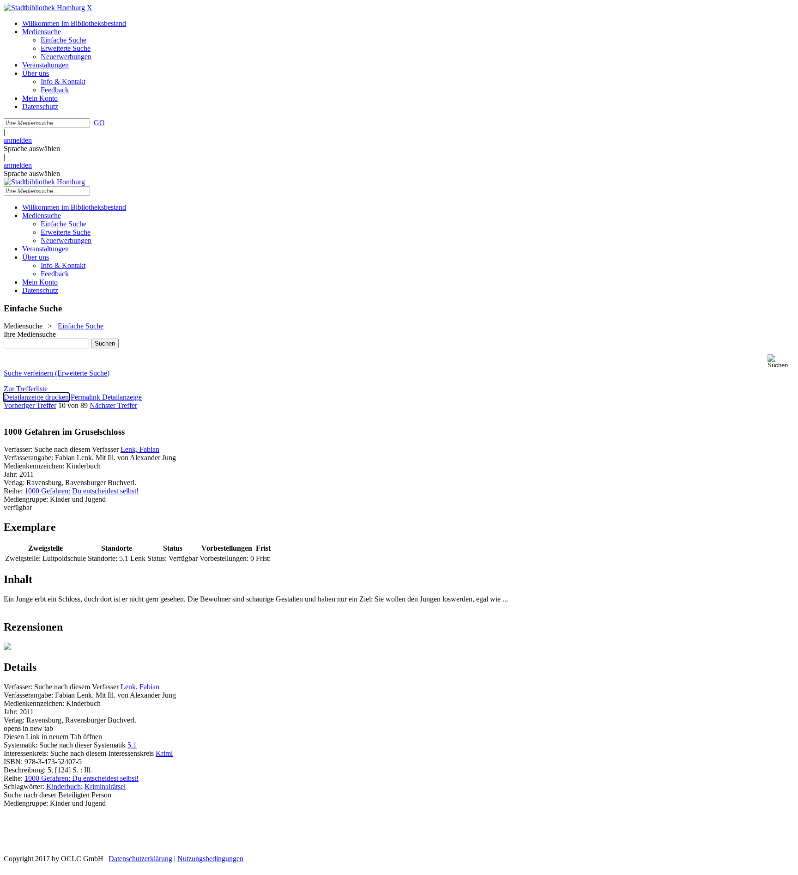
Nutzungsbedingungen (210, 859)
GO (99, 123)
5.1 (132, 745)
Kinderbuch (63, 786)
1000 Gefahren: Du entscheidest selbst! (81, 491)
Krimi (164, 753)
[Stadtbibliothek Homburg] (44, 8)
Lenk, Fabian (140, 449)
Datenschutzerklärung (140, 859)
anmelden (18, 140)
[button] (781, 361)
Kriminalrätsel (105, 786)
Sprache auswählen (32, 148)
